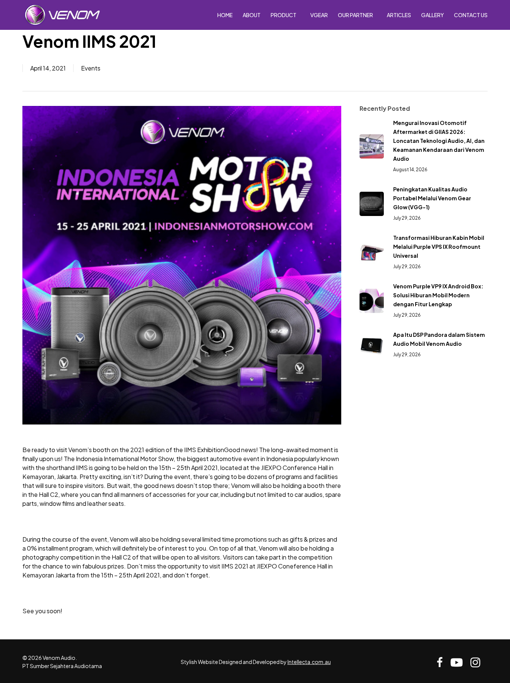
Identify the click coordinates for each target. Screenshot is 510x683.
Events (90, 68)
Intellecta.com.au (309, 661)
